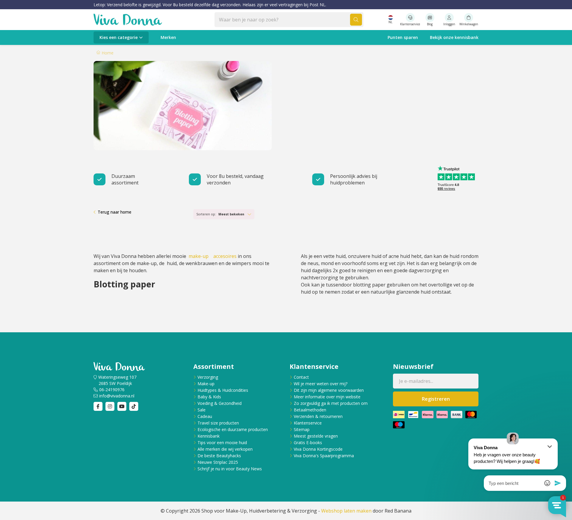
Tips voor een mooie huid (222, 442)
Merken (168, 37)
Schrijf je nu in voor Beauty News (230, 469)
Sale (202, 410)
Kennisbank (209, 436)
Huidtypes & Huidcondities (223, 390)
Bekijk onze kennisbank (454, 37)
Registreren (436, 399)
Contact (301, 377)
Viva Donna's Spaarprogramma (324, 455)
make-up (199, 256)
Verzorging (208, 377)
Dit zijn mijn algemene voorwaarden (329, 390)
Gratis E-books (308, 442)
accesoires (225, 256)
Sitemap (302, 429)
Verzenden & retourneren (318, 416)
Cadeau (205, 416)
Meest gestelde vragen (316, 436)
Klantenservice (308, 423)
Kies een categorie (119, 37)
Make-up (206, 383)
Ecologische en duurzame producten (233, 429)
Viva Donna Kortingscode (318, 449)
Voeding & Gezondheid (220, 403)
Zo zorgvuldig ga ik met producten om (331, 403)
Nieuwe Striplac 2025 (218, 462)
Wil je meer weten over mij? (320, 383)
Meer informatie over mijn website (327, 397)
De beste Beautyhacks (219, 455)
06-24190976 (112, 389)
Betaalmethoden (310, 410)
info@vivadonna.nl (116, 396)
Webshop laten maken (346, 511)
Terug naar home (114, 212)
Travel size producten (218, 423)
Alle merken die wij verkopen (225, 449)
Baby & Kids (209, 397)
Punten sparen (403, 37)
